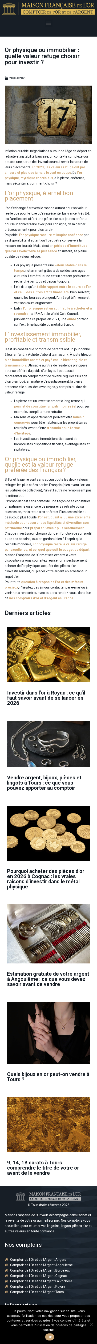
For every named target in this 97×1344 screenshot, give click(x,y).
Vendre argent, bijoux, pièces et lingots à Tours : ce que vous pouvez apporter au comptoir (44, 783)
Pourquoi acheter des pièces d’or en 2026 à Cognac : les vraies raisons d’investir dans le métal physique (45, 879)
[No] (91, 1324)
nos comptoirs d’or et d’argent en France (41, 598)
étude (71, 319)
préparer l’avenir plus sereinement (57, 528)
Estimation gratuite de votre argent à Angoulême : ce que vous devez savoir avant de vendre (48, 979)
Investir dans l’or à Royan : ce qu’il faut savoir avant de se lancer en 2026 (46, 698)
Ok (50, 1337)
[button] (49, 23)
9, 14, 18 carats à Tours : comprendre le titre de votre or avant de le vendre (43, 1168)
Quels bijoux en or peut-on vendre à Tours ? (48, 1076)
